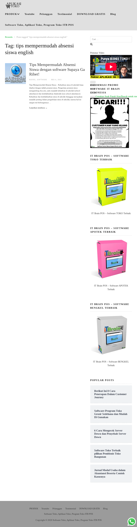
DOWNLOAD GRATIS (91, 14)
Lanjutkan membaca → (38, 108)
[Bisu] (93, 97)
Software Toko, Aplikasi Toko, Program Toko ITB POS (39, 25)
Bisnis (32, 80)
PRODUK (11, 14)
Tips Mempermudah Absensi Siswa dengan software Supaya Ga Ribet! (57, 69)
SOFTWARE (42, 80)
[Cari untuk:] (111, 39)
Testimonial (64, 14)
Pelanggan (46, 14)
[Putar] (93, 82)
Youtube (30, 14)
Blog (113, 14)
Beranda (9, 37)
